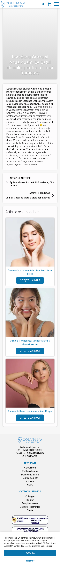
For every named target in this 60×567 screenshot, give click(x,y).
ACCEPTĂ (30, 553)
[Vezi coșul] (49, 4)
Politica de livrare (30, 474)
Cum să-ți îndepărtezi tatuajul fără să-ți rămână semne (30, 342)
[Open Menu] (56, 4)
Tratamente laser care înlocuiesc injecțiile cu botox (30, 272)
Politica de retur (30, 471)
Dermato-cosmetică (30, 506)
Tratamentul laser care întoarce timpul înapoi (30, 411)
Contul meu (30, 467)
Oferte (30, 510)
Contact (30, 481)
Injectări (30, 500)
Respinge (30, 561)
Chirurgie (30, 496)
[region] (30, 549)
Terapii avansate (30, 503)
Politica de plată (30, 478)
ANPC (30, 485)
